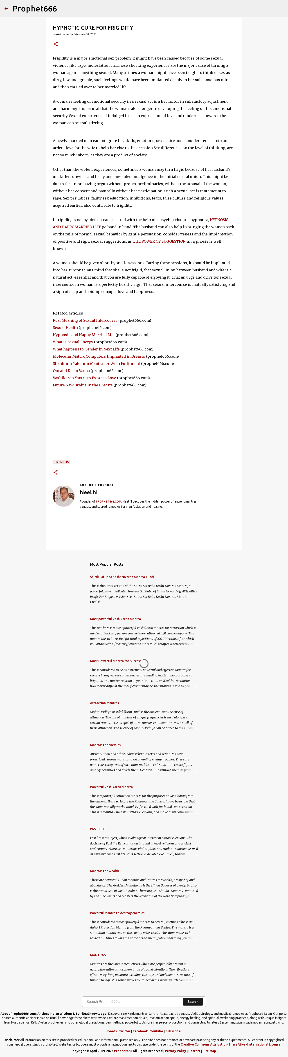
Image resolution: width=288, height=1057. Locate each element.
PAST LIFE (97, 829)
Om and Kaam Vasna (71, 370)
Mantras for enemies (105, 745)
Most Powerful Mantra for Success (115, 661)
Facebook (140, 1031)
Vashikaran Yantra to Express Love (84, 378)
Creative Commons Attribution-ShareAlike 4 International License (231, 1044)
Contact (194, 1051)
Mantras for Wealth (104, 871)
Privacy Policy (175, 1051)
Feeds (112, 1031)
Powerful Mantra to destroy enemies (117, 913)
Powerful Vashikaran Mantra (111, 787)
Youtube (156, 1031)
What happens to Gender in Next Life (86, 349)
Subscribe (173, 1031)
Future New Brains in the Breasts (83, 385)
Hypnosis (62, 462)
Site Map (209, 1051)
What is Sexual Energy (73, 342)
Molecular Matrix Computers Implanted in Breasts (99, 356)
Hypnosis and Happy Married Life (84, 334)
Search (192, 1002)
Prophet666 (35, 8)
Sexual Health (65, 327)
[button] (55, 44)
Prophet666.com (108, 501)
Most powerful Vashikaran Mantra (115, 619)
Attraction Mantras (104, 703)
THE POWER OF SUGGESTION (159, 241)
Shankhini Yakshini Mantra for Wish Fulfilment (96, 363)
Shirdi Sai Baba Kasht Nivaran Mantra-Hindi (122, 577)
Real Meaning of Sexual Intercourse (85, 320)
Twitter (124, 1031)
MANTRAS (98, 955)
